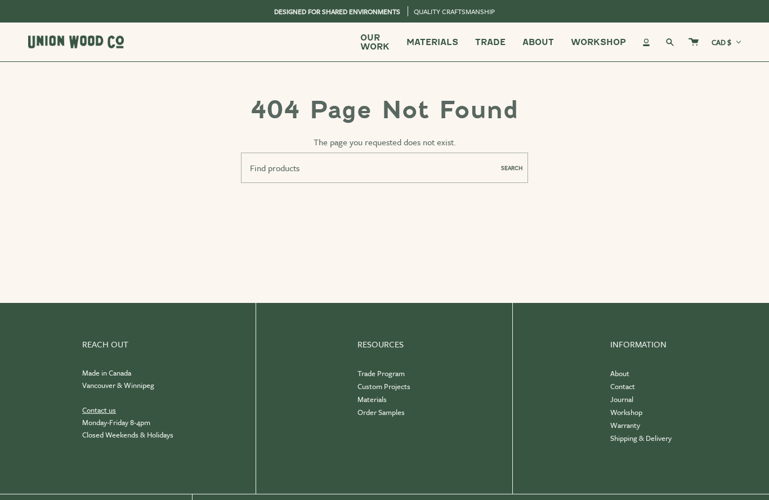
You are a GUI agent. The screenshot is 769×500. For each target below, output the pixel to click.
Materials (372, 399)
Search (511, 167)
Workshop (626, 412)
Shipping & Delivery (641, 438)
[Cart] (693, 42)
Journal (621, 399)
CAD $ (721, 42)
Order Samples (381, 412)
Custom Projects (383, 386)
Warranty (625, 425)
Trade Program (381, 373)
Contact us (99, 410)
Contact (622, 386)
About (619, 373)
